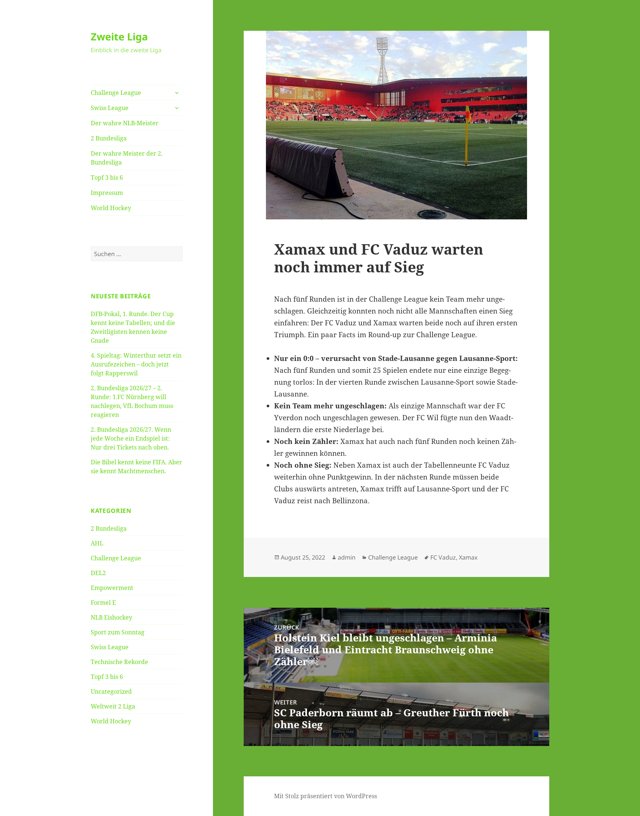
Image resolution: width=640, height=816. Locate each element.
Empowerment (112, 588)
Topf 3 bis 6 (107, 177)
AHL (97, 543)
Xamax (468, 557)
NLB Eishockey (111, 617)
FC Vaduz (443, 557)
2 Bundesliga (109, 138)
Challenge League (116, 93)
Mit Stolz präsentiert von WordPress (325, 796)
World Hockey (111, 208)
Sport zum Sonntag (117, 632)
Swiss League (110, 108)
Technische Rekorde (119, 662)
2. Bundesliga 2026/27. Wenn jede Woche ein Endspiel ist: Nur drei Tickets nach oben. (131, 438)
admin (347, 557)
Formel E (103, 602)
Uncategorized (111, 691)
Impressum (107, 193)
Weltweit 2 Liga (113, 706)
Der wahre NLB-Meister (125, 123)
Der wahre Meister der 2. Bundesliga (127, 157)
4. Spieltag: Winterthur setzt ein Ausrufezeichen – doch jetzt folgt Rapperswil (136, 364)
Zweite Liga (119, 36)
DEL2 (98, 573)
